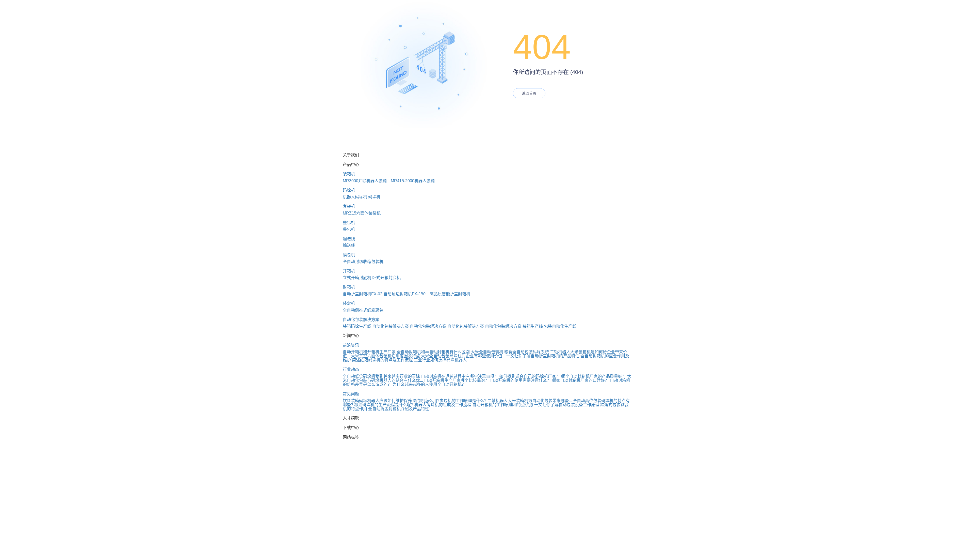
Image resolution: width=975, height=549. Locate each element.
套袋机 (349, 206)
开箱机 (349, 271)
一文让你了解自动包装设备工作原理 (566, 405)
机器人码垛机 (355, 197)
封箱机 (349, 287)
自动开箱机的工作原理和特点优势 (502, 405)
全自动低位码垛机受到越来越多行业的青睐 (381, 376)
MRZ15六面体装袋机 (362, 213)
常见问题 (351, 394)
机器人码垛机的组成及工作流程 (442, 405)
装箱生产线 (533, 326)
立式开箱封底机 (357, 278)
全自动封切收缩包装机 (363, 262)
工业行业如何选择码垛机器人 (440, 360)
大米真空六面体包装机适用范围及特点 (385, 356)
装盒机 (349, 303)
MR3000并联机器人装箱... (366, 181)
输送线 (349, 239)
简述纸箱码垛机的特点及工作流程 (382, 360)
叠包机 (349, 222)
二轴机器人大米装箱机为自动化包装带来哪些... (530, 401)
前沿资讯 (351, 345)
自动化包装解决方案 (361, 319)
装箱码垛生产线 (357, 326)
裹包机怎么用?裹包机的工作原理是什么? (449, 401)
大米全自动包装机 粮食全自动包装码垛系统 (510, 352)
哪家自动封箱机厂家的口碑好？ (580, 380)
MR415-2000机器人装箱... (414, 181)
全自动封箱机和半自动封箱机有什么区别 (433, 352)
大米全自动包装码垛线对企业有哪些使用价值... (463, 356)
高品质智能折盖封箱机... (451, 294)
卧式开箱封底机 (386, 278)
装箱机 (349, 174)
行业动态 (351, 369)
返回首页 (529, 93)
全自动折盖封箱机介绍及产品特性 (398, 409)
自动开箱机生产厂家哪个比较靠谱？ (456, 380)
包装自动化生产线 (560, 326)
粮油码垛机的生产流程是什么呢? (383, 405)
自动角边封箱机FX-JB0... (406, 294)
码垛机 (349, 190)
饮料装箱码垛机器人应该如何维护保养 (377, 401)
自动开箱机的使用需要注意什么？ (520, 380)
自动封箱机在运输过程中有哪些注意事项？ (459, 376)
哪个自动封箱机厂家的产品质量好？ (593, 376)
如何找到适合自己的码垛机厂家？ (529, 376)
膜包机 (349, 255)
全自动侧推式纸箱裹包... (364, 310)
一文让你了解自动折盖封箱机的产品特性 (542, 356)
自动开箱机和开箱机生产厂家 (369, 352)
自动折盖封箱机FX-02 (362, 294)
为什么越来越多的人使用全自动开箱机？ (429, 384)
